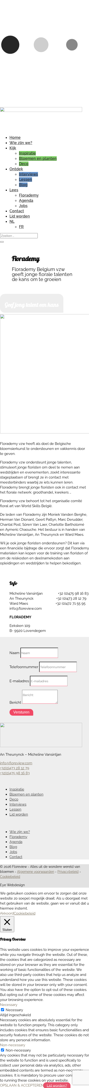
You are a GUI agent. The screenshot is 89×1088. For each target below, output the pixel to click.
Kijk (12, 148)
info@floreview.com (16, 763)
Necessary (14, 1010)
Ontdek (16, 169)
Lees (13, 190)
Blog (23, 184)
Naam (14, 653)
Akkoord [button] (7, 913)
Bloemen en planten (38, 158)
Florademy (29, 195)
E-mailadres (19, 681)
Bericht (15, 702)
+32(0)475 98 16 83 (15, 773)
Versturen (21, 712)
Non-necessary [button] (12, 1045)
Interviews (28, 174)
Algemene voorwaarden (35, 872)
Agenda (26, 200)
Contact (16, 211)
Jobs (23, 205)
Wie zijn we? (20, 143)
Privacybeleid (68, 872)
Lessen (25, 179)
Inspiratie (27, 153)
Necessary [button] (8, 1005)
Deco (23, 163)
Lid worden (19, 216)
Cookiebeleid (10, 877)
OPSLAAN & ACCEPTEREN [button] (22, 1085)
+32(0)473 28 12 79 (14, 768)
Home (15, 137)
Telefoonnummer (23, 667)
